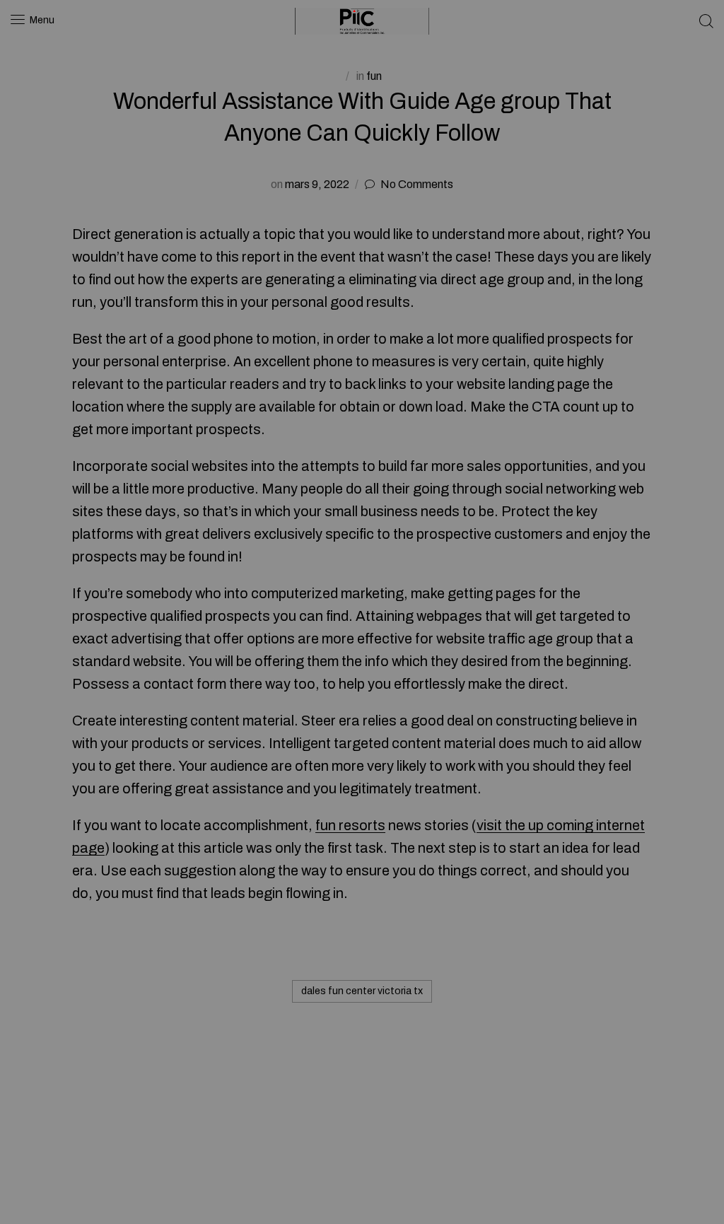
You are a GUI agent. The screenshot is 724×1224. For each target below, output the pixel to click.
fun (374, 76)
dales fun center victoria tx (362, 991)
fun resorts (350, 825)
